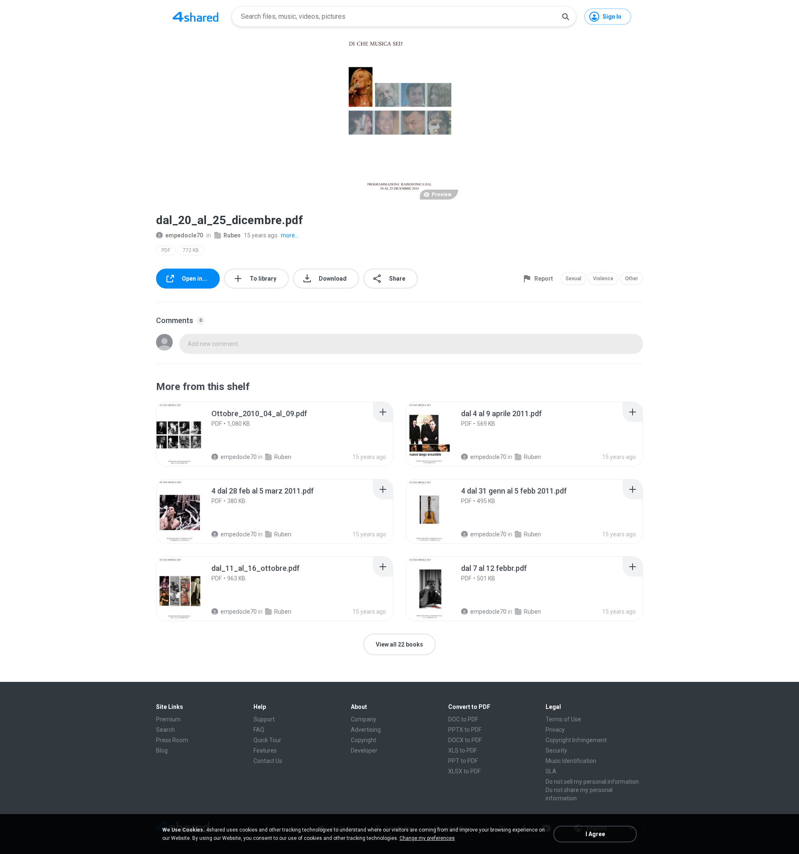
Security (556, 750)
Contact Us (267, 761)
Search (165, 729)
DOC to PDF (463, 719)
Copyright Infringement (576, 740)
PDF (165, 250)
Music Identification (571, 761)
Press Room (172, 740)
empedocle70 (184, 235)
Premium (168, 719)
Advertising (366, 729)
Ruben (232, 235)
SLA (551, 771)
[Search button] (566, 17)
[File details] (188, 434)
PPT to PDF (463, 761)
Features (265, 750)
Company (363, 719)
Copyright (363, 740)
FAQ (258, 729)
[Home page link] (195, 17)
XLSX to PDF (464, 771)
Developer (364, 750)
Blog (162, 750)
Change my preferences (427, 838)
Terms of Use (563, 719)
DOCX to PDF (465, 740)
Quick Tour (267, 740)
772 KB (191, 250)
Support (264, 719)
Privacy (555, 729)
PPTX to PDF (464, 729)
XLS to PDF (462, 750)
